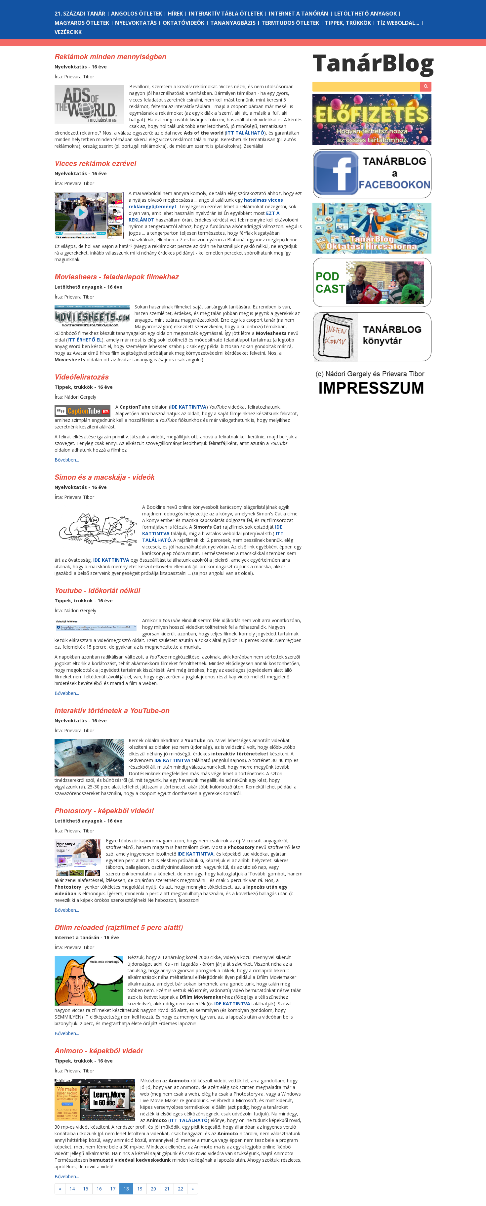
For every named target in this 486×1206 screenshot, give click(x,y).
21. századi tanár (80, 13)
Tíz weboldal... (398, 22)
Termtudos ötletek (290, 22)
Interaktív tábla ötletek (226, 13)
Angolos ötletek (136, 13)
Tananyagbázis (233, 22)
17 (112, 1189)
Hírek (175, 13)
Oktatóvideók (183, 22)
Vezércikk (68, 32)
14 (72, 1189)
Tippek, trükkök (348, 22)
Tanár (373, 62)
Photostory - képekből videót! (104, 810)
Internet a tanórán (298, 13)
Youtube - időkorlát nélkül (97, 590)
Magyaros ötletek (82, 22)
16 (99, 1189)
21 (167, 1189)
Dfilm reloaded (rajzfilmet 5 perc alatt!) (119, 927)
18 (126, 1189)
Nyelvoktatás (136, 22)
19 (139, 1189)
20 (153, 1189)
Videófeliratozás (82, 377)
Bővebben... (67, 460)
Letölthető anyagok (365, 13)
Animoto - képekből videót (99, 1050)
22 (180, 1189)
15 (85, 1189)
